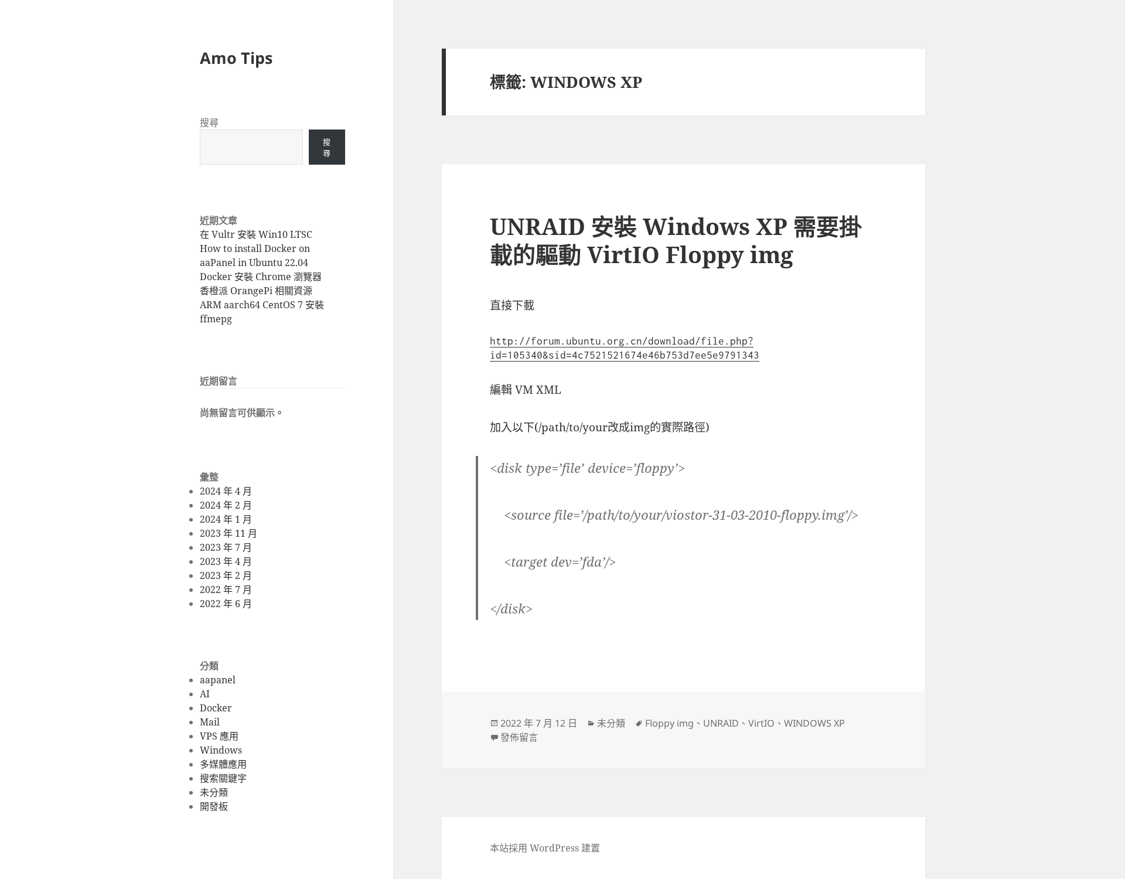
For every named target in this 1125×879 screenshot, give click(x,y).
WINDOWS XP (814, 723)
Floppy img (669, 723)
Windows (221, 750)
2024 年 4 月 (226, 491)
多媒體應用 (223, 764)
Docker (216, 707)
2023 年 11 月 (228, 533)
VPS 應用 (219, 736)
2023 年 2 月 (226, 575)
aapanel (218, 679)
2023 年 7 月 (226, 547)
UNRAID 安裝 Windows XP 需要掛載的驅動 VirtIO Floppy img (676, 240)
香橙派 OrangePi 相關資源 (256, 290)
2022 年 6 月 (226, 603)
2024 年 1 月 (226, 519)
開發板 (214, 806)
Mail (210, 722)
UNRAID (721, 723)
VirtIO (761, 723)
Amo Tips (236, 58)
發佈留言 (519, 737)
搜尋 (209, 122)
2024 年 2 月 (226, 505)
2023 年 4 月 (226, 561)
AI (205, 693)
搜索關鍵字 (223, 778)
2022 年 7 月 (226, 589)
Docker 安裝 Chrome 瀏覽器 (261, 276)
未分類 (214, 792)
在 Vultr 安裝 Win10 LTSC (256, 234)
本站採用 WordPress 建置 (545, 847)
